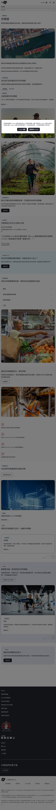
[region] (28, 126)
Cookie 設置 (22, 129)
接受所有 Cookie (34, 129)
